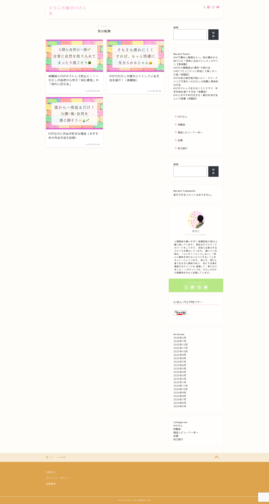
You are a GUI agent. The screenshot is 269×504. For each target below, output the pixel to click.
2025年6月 (179, 365)
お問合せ (51, 472)
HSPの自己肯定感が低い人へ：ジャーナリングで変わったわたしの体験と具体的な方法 (195, 81)
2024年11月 (180, 385)
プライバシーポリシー (58, 478)
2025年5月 (179, 368)
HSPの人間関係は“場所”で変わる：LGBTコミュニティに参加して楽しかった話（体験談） (195, 71)
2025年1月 (179, 382)
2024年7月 (179, 399)
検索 (175, 27)
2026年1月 (179, 341)
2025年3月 (179, 375)
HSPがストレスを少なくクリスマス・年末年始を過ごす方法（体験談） (195, 90)
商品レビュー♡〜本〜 (190, 132)
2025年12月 (180, 344)
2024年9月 (179, 392)
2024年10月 (180, 389)
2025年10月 (180, 351)
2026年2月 (179, 337)
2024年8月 (179, 396)
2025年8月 (179, 358)
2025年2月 (179, 379)
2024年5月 (179, 406)
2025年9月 (179, 355)
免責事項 (51, 483)
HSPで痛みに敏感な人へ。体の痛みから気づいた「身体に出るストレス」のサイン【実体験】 (195, 61)
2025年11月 (180, 348)
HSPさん (182, 116)
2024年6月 (179, 403)
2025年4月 (179, 372)
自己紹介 (183, 148)
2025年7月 (179, 361)
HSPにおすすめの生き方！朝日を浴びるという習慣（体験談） (195, 97)
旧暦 (180, 140)
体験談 (181, 124)
